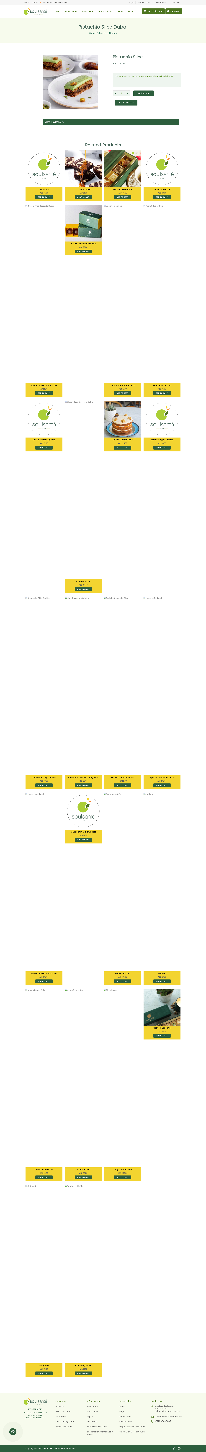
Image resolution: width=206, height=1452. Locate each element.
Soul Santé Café (49, 1448)
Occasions (92, 1421)
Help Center (161, 2)
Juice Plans (60, 1416)
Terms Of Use (125, 1421)
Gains (99, 33)
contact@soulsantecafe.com (55, 2)
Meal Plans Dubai (63, 1411)
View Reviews (53, 122)
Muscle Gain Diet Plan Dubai (132, 1431)
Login (131, 2)
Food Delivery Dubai (64, 1421)
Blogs (121, 1411)
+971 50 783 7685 (31, 2)
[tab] (111, 122)
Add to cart (143, 93)
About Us (59, 1406)
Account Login (125, 1416)
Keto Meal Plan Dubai (97, 1426)
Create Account (145, 2)
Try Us (90, 1416)
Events (122, 1406)
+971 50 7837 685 (163, 1421)
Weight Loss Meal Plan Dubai (132, 1426)
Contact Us (175, 2)
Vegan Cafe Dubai (63, 1426)
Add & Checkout (126, 102)
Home (92, 33)
